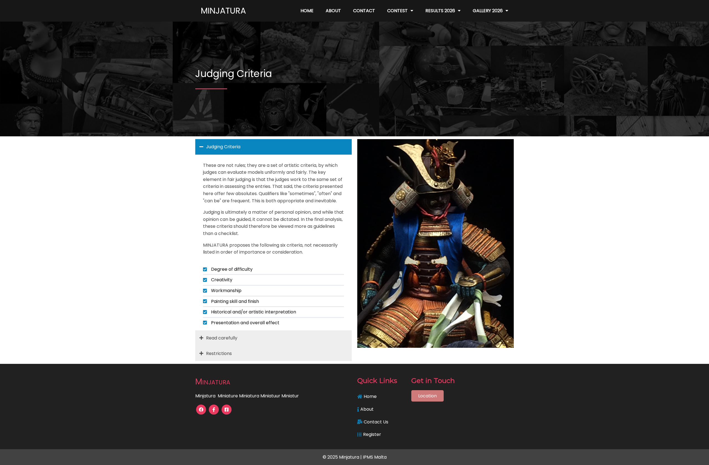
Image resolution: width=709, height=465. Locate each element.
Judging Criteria (223, 147)
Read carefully (221, 338)
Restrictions (219, 353)
